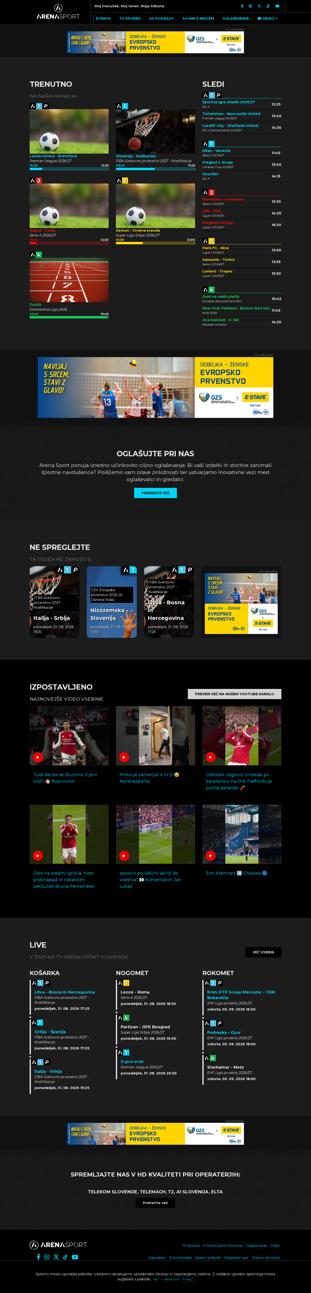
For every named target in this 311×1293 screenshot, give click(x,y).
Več (155, 1279)
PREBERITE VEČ (155, 493)
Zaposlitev (157, 1258)
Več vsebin (263, 952)
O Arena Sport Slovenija (223, 1245)
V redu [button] (187, 1279)
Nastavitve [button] (171, 1279)
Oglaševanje (256, 1245)
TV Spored (190, 1245)
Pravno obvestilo (266, 1258)
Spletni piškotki (208, 1258)
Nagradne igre (236, 1258)
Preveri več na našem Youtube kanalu (234, 694)
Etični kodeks (180, 1258)
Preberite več (155, 1203)
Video (275, 1245)
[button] (267, 18)
